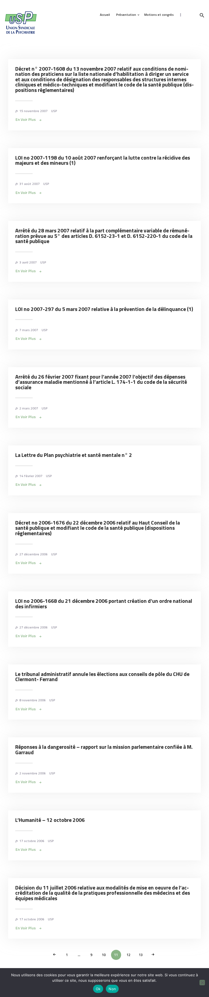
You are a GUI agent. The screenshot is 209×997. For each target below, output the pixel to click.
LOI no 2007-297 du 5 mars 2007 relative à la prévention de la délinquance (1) (104, 309)
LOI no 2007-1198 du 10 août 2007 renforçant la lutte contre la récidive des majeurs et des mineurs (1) (102, 160)
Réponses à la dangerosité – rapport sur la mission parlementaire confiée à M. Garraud (104, 749)
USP (54, 110)
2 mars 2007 (28, 408)
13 (142, 954)
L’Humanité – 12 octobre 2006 (50, 820)
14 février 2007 (30, 475)
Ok (98, 989)
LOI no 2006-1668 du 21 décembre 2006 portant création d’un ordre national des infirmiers (103, 603)
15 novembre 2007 (33, 110)
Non (112, 989)
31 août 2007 (29, 183)
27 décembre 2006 (33, 554)
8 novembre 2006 (32, 700)
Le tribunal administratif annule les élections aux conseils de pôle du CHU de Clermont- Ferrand (102, 677)
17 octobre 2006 (31, 840)
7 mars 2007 (28, 330)
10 (105, 954)
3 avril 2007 (28, 262)
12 (130, 954)
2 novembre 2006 (32, 773)
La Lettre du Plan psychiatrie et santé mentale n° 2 (73, 455)
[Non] (202, 982)
